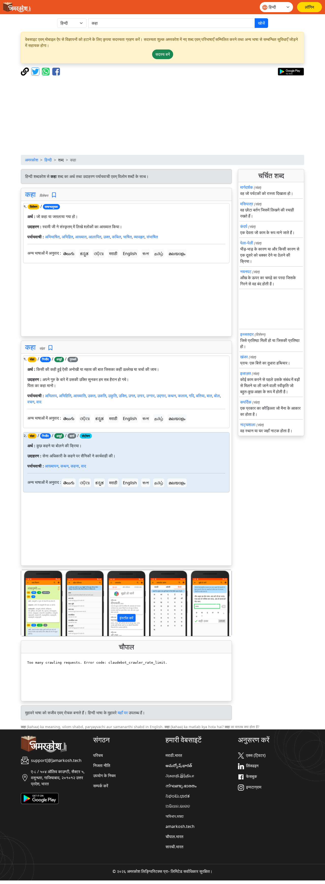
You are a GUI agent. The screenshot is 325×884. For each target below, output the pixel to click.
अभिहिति (65, 395)
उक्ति (122, 395)
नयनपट (245, 271)
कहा (30, 194)
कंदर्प (243, 226)
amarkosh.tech (180, 826)
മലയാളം (177, 253)
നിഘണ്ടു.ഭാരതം (181, 786)
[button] (37, 603)
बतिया (200, 395)
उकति (102, 395)
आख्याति (79, 395)
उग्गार (150, 395)
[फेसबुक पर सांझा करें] (56, 71)
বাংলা (145, 253)
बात (209, 395)
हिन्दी (48, 160)
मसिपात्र (246, 204)
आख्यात (81, 237)
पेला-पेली (246, 243)
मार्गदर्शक (246, 187)
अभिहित (67, 237)
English (130, 253)
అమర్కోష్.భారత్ (179, 765)
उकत (91, 395)
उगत (131, 395)
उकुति (112, 395)
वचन (30, 402)
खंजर (244, 357)
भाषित (127, 237)
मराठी (113, 253)
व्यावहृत (139, 237)
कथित (116, 237)
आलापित (95, 237)
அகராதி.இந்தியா (180, 775)
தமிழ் (158, 253)
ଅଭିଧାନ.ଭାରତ (178, 806)
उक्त (106, 237)
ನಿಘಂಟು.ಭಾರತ (178, 796)
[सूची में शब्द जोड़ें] (54, 195)
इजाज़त (245, 373)
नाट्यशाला (247, 424)
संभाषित (152, 237)
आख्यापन (51, 466)
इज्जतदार (247, 334)
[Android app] (40, 798)
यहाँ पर (123, 712)
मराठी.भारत (174, 755)
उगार (140, 395)
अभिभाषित (52, 237)
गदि (191, 395)
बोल (217, 395)
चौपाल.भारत (174, 836)
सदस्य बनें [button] (162, 54)
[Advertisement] (162, 115)
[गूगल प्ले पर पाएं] (291, 71)
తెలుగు (68, 253)
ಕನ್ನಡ (84, 253)
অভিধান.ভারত (175, 816)
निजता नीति (101, 765)
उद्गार (161, 395)
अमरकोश (31, 160)
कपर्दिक (245, 402)
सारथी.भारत (174, 846)
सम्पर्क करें (100, 786)
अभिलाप (51, 395)
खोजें (261, 23)
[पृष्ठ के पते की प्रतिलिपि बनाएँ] (25, 71)
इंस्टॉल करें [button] (126, 617)
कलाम (182, 395)
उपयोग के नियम (104, 775)
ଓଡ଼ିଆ (99, 253)
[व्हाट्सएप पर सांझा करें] (46, 71)
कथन (172, 395)
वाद (38, 402)
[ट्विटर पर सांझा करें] (36, 71)
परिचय (98, 755)
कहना (75, 466)
